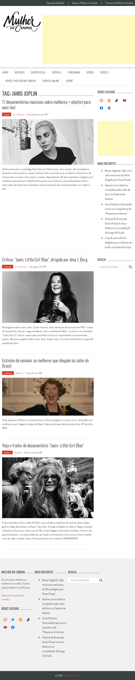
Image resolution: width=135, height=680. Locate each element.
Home (5, 72)
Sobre (69, 81)
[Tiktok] (117, 101)
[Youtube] (124, 101)
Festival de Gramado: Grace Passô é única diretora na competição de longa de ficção (53, 646)
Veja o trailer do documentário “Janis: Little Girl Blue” (43, 445)
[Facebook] (101, 108)
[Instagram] (101, 101)
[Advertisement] (89, 39)
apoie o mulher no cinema (20, 81)
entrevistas (38, 72)
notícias (20, 72)
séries (90, 72)
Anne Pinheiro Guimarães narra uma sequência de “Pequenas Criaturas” (118, 209)
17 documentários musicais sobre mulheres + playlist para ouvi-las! (46, 104)
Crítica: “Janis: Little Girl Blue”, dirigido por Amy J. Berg (45, 259)
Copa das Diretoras (55, 3)
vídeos (104, 72)
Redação (19, 373)
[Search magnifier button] (130, 266)
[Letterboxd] (109, 101)
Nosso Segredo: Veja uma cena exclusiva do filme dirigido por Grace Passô (118, 175)
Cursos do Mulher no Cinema (119, 3)
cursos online (50, 81)
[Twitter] (13, 620)
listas (6, 114)
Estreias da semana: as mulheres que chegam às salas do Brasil (45, 363)
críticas (56, 72)
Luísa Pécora (18, 114)
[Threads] (109, 108)
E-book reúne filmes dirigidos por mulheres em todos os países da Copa (119, 242)
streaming (74, 72)
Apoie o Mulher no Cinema (84, 3)
